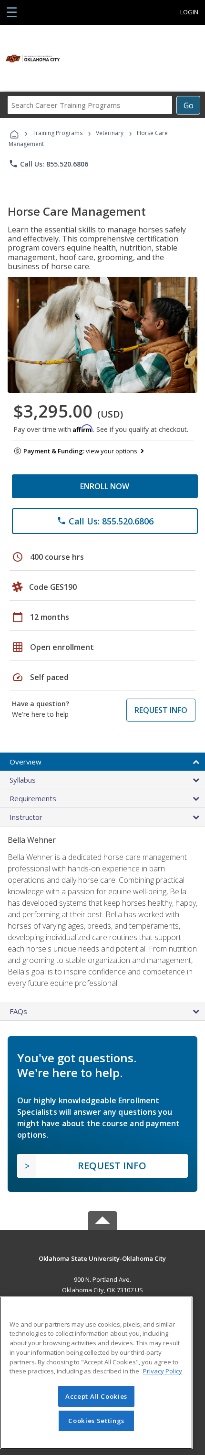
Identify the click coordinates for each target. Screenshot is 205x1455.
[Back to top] (102, 1258)
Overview (25, 761)
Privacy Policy (162, 1371)
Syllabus (23, 780)
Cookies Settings (96, 1420)
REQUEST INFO (160, 710)
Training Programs (57, 133)
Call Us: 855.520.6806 (48, 163)
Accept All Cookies (96, 1396)
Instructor (26, 817)
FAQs (18, 1011)
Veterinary (109, 133)
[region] (96, 1372)
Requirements (33, 798)
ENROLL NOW (104, 486)
